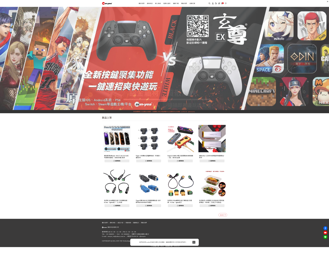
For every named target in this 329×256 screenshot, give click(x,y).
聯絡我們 (144, 223)
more (222, 215)
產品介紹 (120, 223)
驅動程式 (136, 223)
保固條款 (128, 223)
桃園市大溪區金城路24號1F (140, 234)
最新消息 (112, 223)
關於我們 (105, 223)
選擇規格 (117, 161)
